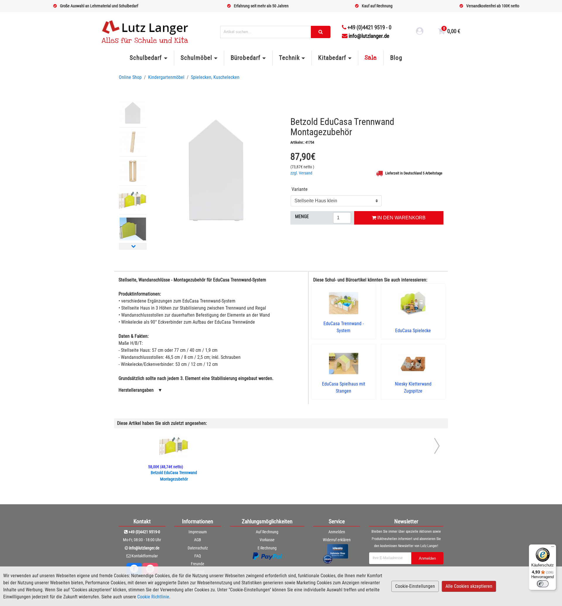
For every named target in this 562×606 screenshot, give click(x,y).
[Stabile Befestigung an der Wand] (133, 229)
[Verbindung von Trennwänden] (133, 200)
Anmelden (336, 531)
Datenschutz (198, 548)
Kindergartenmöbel (166, 77)
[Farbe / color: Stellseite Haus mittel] (216, 170)
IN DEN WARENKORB (401, 217)
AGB (197, 539)
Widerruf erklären (337, 539)
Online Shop (130, 77)
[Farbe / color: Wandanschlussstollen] (133, 142)
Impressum (198, 531)
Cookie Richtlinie (153, 597)
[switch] (543, 583)
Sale (371, 58)
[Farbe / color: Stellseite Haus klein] (133, 113)
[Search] (320, 32)
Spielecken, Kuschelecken (215, 77)
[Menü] (552, 547)
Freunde (197, 563)
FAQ (197, 556)
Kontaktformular (144, 556)
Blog (396, 57)
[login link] (420, 32)
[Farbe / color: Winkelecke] (133, 171)
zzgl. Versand (301, 173)
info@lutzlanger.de (369, 36)
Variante (300, 189)
